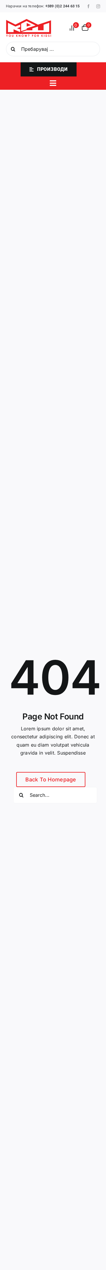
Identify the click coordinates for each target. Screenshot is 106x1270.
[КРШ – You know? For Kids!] (28, 21)
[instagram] (98, 6)
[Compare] (73, 28)
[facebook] (88, 6)
